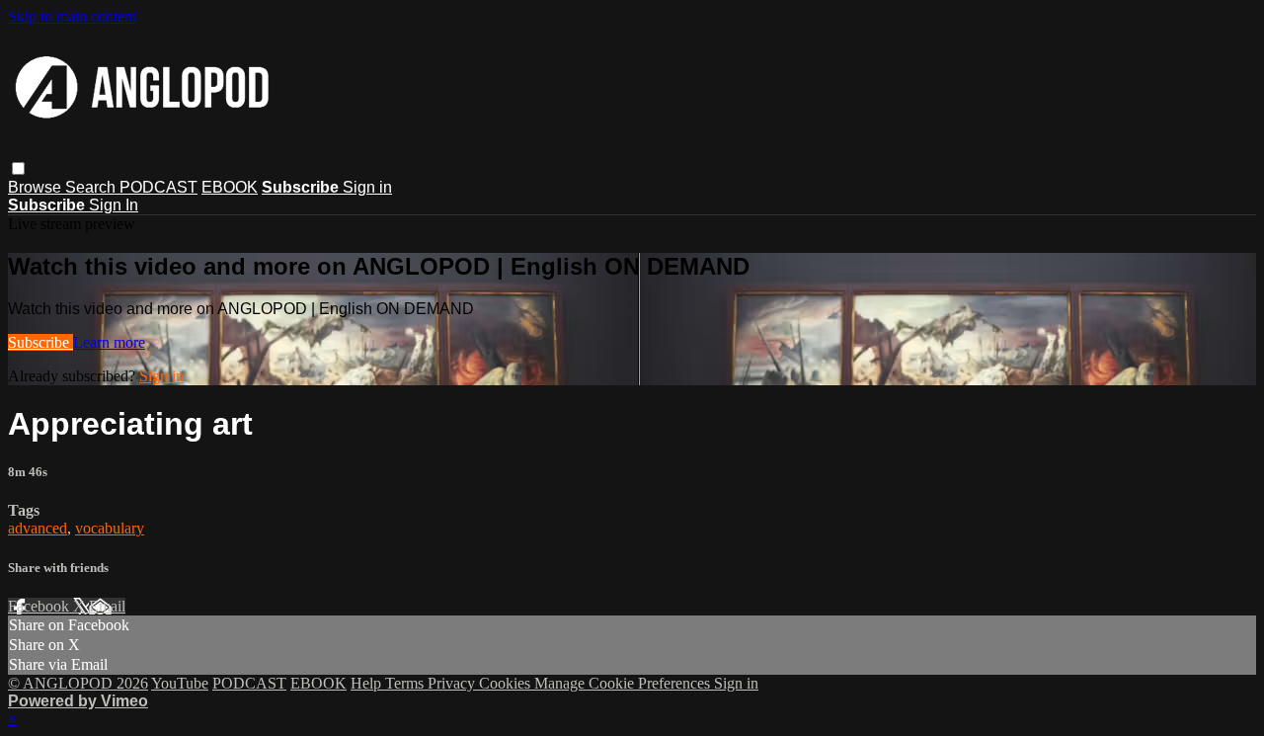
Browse (36, 187)
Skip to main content (72, 16)
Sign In (113, 205)
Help (368, 683)
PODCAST (158, 187)
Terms (406, 683)
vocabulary (109, 528)
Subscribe (40, 342)
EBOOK (229, 187)
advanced (37, 528)
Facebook (40, 606)
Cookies (506, 683)
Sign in (367, 187)
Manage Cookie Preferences (624, 683)
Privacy (453, 683)
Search (92, 187)
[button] (18, 168)
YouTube (179, 683)
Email (107, 606)
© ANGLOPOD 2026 (78, 683)
